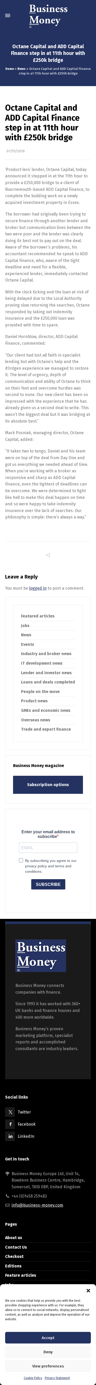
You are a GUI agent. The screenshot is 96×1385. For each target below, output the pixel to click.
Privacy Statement (57, 1378)
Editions (13, 1266)
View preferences (48, 1366)
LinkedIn (26, 1136)
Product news (34, 700)
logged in (38, 588)
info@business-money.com (37, 1205)
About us (13, 1237)
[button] (88, 1290)
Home (9, 69)
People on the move (40, 691)
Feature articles (20, 1275)
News (21, 69)
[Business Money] (48, 15)
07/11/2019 (15, 151)
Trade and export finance (46, 729)
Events (27, 644)
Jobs (25, 625)
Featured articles (38, 616)
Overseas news (35, 720)
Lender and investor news (46, 672)
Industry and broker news (46, 653)
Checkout (14, 1256)
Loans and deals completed (48, 682)
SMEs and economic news (45, 710)
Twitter (24, 1112)
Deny (48, 1352)
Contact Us (16, 1247)
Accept (48, 1337)
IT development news (41, 663)
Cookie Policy (33, 1378)
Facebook (27, 1124)
